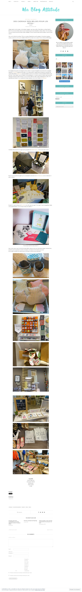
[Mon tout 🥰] (70, 70)
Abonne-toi (57, 98)
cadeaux (10, 507)
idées (27, 507)
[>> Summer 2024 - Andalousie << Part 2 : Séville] (70, 76)
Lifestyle (16, 1)
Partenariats (43, 1)
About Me (35, 1)
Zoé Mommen (40, 175)
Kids (10, 1)
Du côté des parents (17, 507)
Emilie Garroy (34, 149)
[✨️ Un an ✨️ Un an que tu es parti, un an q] (64, 70)
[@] (59, 59)
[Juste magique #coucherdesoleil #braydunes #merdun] (58, 76)
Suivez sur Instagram (65, 81)
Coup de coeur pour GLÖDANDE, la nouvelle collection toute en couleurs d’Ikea (14, 522)
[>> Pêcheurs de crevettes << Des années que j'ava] (64, 76)
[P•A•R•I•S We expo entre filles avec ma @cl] (64, 65)
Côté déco (27, 19)
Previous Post (13, 529)
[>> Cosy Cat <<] (70, 65)
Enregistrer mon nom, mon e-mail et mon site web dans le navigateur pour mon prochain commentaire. (26, 565)
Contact (51, 1)
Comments (19, 512)
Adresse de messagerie (11, 552)
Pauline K (19, 73)
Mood (29, 1)
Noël (30, 507)
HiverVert (23, 205)
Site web (10, 556)
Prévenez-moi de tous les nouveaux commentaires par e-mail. (21, 572)
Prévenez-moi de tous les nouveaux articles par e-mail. (19, 575)
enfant (23, 507)
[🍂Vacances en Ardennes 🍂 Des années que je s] (58, 70)
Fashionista (33, 19)
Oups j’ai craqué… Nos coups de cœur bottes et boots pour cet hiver (45, 521)
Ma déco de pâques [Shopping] (30, 520)
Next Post (50, 529)
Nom (10, 549)
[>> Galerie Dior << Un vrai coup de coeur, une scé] (58, 65)
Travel (23, 1)
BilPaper (44, 78)
